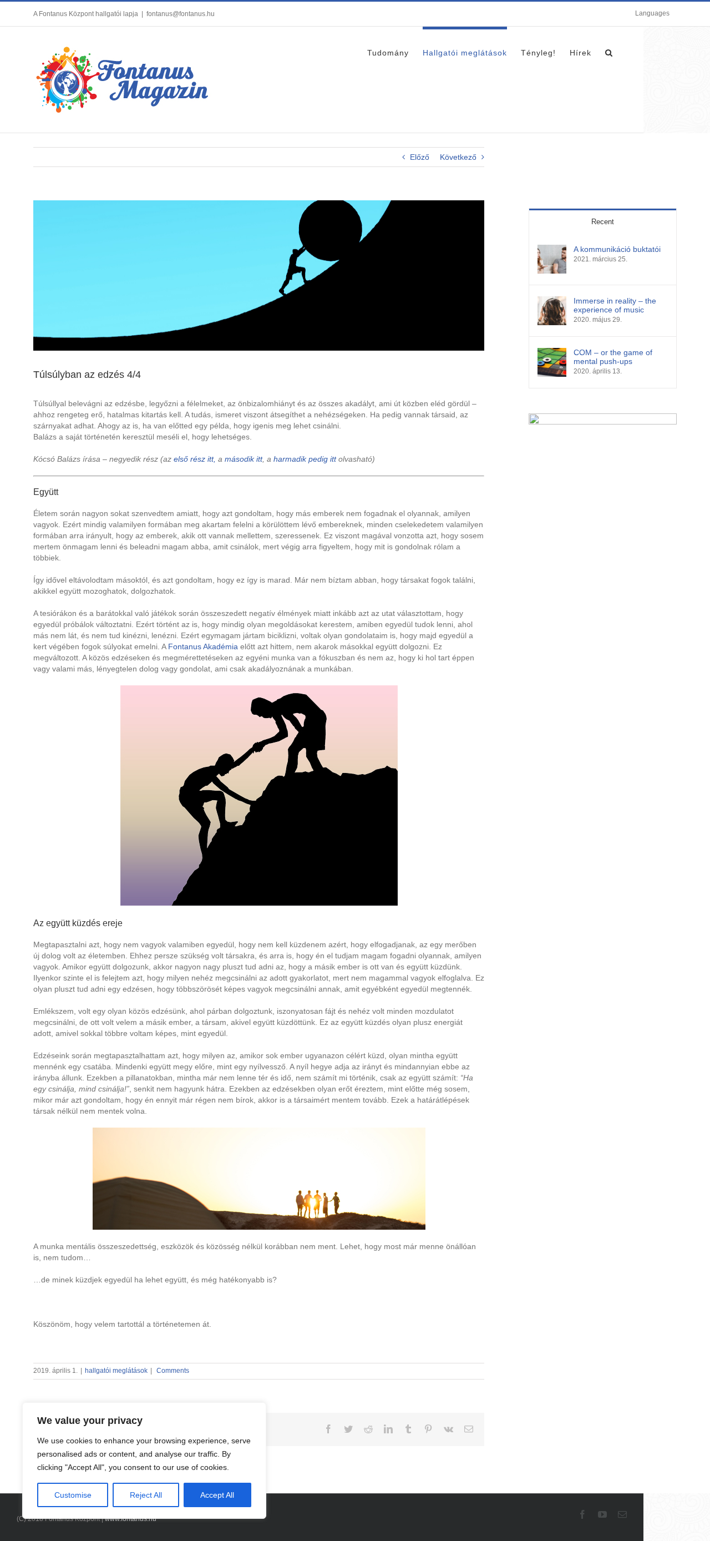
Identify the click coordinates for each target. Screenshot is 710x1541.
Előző (419, 157)
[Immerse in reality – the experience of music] (551, 301)
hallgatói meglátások (116, 1371)
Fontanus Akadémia (203, 646)
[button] (609, 51)
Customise (73, 1495)
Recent (602, 222)
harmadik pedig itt (304, 458)
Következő (458, 157)
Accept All (217, 1495)
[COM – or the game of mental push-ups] (551, 353)
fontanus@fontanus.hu (180, 14)
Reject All (146, 1495)
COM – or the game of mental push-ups (613, 357)
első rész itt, (195, 458)
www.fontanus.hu (130, 1519)
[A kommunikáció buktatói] (551, 250)
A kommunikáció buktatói (617, 249)
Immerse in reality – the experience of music (615, 305)
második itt (243, 458)
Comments (172, 1371)
